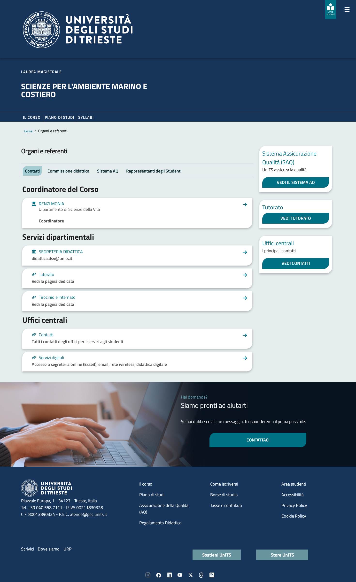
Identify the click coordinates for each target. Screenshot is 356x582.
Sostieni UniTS (216, 554)
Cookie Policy (293, 516)
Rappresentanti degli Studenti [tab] (153, 171)
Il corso (32, 117)
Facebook (158, 575)
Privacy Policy (294, 505)
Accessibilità (292, 494)
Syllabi (86, 117)
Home (28, 131)
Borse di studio (224, 494)
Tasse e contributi (226, 505)
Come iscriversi (224, 484)
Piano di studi (151, 494)
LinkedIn (169, 575)
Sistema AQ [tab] (107, 171)
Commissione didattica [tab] (68, 171)
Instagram (148, 575)
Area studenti (293, 484)
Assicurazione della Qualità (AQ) (163, 508)
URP (67, 549)
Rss (212, 575)
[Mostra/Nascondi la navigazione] (347, 9)
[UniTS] (77, 29)
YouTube (180, 575)
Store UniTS (282, 554)
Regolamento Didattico (160, 522)
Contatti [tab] (32, 171)
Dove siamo (49, 549)
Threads (201, 575)
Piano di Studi (59, 117)
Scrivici (27, 549)
